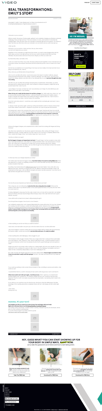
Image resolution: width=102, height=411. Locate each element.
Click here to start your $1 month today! (18, 312)
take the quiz (81, 66)
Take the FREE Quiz (19, 375)
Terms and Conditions (63, 409)
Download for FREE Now (51, 375)
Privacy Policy (54, 409)
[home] (9, 2)
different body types (31, 167)
